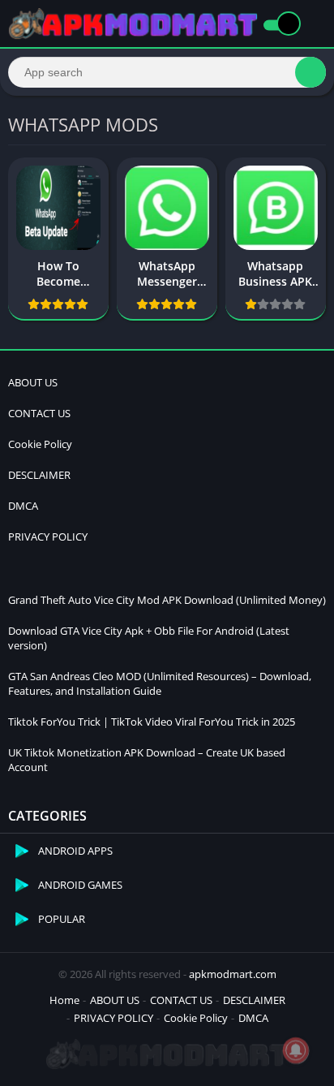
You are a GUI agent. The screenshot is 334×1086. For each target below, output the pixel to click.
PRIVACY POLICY (48, 536)
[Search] (310, 72)
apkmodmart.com (232, 974)
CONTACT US (39, 413)
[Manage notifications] (296, 1050)
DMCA (23, 505)
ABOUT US (33, 382)
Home (64, 1000)
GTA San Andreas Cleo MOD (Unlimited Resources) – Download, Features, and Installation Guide (159, 683)
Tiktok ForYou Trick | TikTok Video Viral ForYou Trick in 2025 (151, 721)
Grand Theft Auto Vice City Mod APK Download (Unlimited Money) (167, 600)
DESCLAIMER (39, 475)
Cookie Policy (40, 444)
